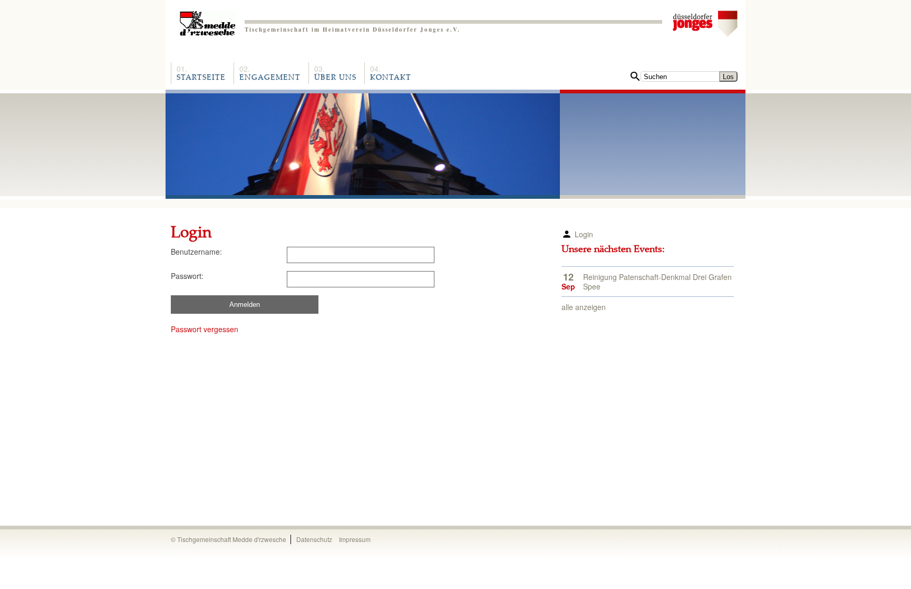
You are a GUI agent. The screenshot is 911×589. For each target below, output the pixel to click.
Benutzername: (196, 251)
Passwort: (187, 276)
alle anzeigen (583, 307)
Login (584, 234)
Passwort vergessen (204, 329)
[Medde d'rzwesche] (208, 20)
